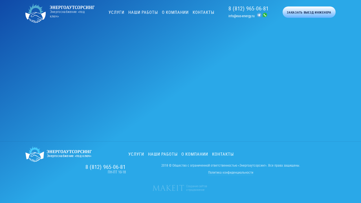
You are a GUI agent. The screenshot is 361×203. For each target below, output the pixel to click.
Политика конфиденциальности (230, 172)
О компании (175, 12)
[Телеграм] (260, 15)
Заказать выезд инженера (309, 12)
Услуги (116, 12)
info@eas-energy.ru (241, 16)
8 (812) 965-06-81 (248, 8)
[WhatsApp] (265, 15)
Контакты (203, 12)
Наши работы (143, 12)
